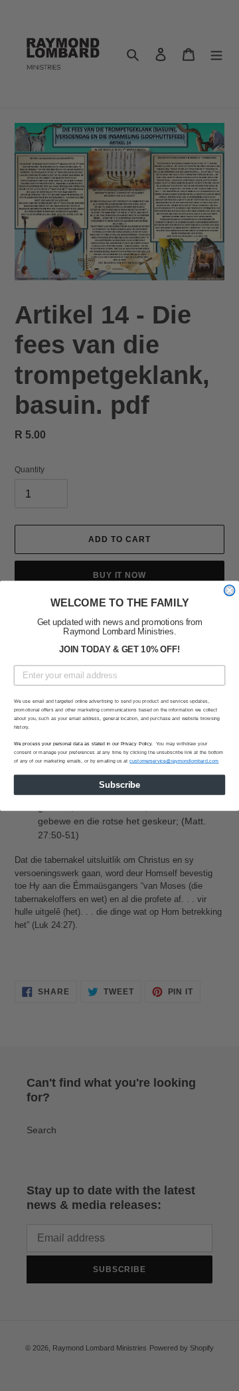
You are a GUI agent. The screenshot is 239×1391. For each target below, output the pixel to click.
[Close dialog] (229, 590)
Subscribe (119, 784)
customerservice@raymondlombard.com (173, 760)
